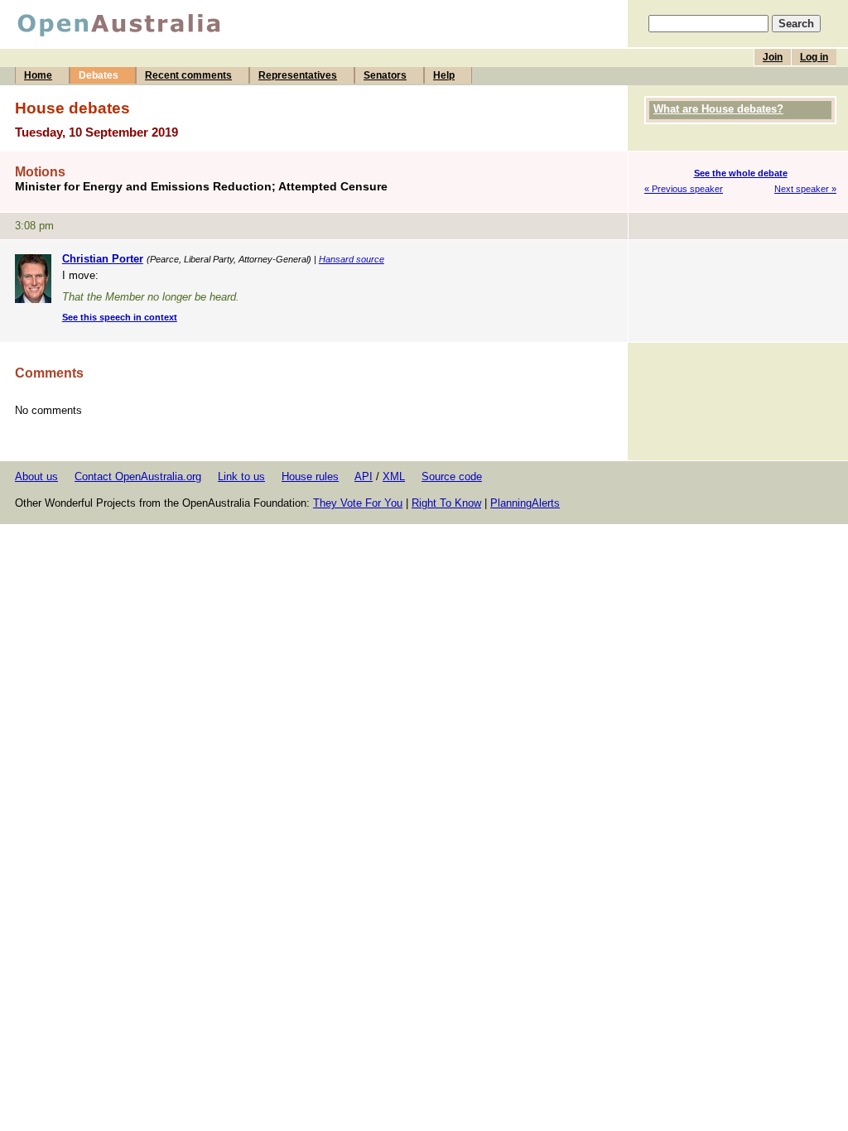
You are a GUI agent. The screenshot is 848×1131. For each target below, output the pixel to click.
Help (444, 75)
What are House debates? (718, 109)
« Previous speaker (683, 189)
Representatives (297, 75)
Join (773, 57)
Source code (452, 476)
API (363, 476)
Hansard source (351, 259)
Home (38, 75)
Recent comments (188, 75)
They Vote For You (357, 503)
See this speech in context (119, 317)
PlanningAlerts (525, 503)
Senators (385, 75)
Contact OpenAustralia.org (138, 476)
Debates (98, 75)
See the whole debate (741, 173)
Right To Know (446, 503)
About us (36, 476)
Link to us (241, 476)
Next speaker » (805, 189)
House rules (310, 476)
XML (394, 476)
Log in (814, 57)
